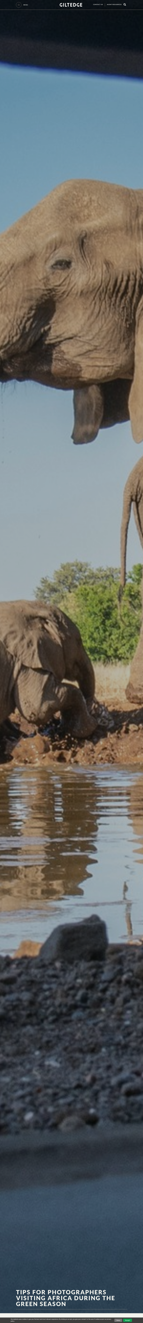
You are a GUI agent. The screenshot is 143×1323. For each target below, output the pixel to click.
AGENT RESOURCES (114, 4)
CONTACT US (98, 4)
